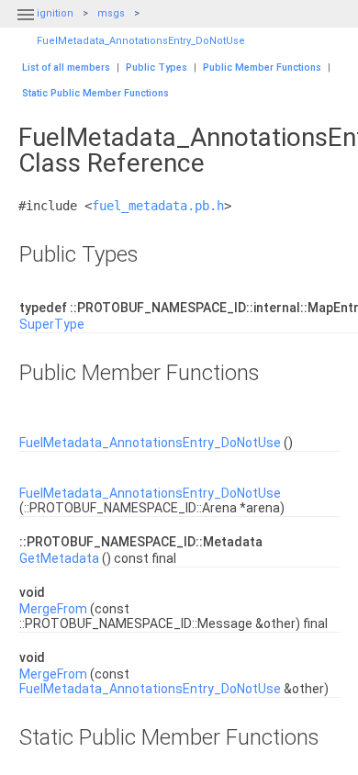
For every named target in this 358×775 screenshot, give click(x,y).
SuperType (51, 324)
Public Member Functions (262, 67)
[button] (26, 26)
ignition (55, 13)
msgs (111, 13)
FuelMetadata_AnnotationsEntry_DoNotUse (141, 41)
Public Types (156, 67)
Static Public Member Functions (95, 93)
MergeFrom (53, 608)
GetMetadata (59, 558)
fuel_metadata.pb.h (158, 205)
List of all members (66, 67)
